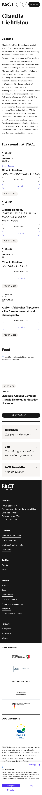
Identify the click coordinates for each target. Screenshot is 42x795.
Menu (32, 4)
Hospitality (6, 608)
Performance (10, 194)
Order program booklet (12, 613)
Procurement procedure (12, 604)
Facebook (6, 633)
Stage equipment (9, 599)
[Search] (18, 4)
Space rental (7, 594)
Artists (4, 570)
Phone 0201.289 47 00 (11, 535)
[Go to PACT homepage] (7, 4)
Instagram (6, 629)
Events (5, 565)
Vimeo (5, 638)
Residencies (9, 386)
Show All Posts (19, 415)
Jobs (4, 590)
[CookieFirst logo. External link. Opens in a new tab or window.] (3, 767)
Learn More (19, 179)
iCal (18, 186)
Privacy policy (34, 765)
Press (4, 585)
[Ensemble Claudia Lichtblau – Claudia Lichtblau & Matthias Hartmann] (21, 380)
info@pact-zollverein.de (12, 545)
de (25, 4)
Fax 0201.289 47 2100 (11, 540)
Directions (6, 549)
